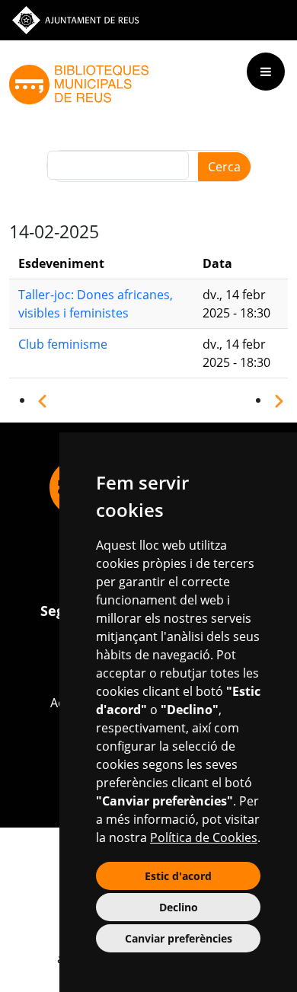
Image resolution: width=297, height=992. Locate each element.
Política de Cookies (203, 837)
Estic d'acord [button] (178, 876)
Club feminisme (62, 344)
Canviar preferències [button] (178, 938)
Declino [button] (178, 907)
